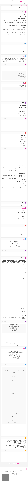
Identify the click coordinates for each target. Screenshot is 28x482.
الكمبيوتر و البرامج (15, 475)
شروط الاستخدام (6, 471)
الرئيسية (26, 5)
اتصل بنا (7, 473)
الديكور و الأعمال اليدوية (22, 5)
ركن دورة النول (18, 5)
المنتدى (25, 3)
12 (11, 463)
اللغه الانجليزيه (15, 470)
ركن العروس (16, 478)
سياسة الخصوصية (6, 472)
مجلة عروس (20, 3)
